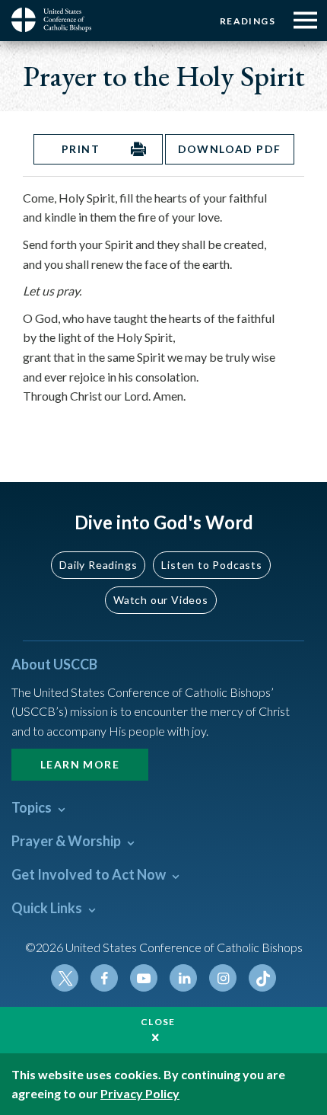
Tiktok (262, 978)
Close (158, 1021)
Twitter (64, 978)
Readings (247, 21)
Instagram (223, 978)
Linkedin (183, 978)
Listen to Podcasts (211, 564)
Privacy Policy (139, 1093)
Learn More (79, 764)
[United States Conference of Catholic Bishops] (57, 20)
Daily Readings (98, 564)
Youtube (143, 978)
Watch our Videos (160, 599)
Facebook (104, 978)
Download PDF (229, 148)
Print (81, 148)
